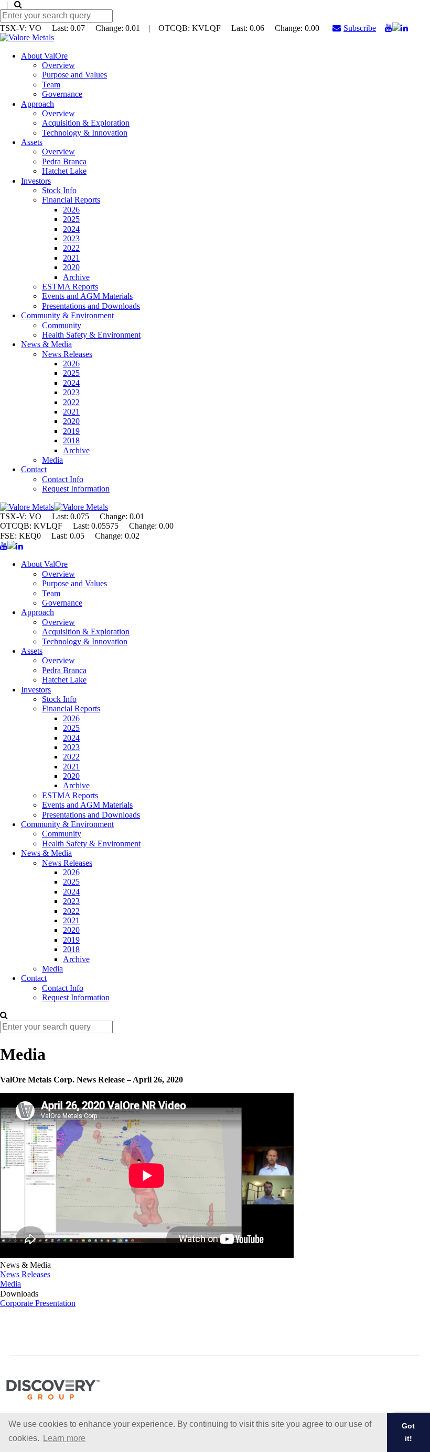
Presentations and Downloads (91, 305)
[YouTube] (388, 28)
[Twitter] (396, 28)
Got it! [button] (408, 1432)
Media (52, 459)
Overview (58, 65)
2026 (71, 209)
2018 (71, 440)
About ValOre (44, 55)
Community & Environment (67, 315)
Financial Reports (71, 199)
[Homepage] (27, 37)
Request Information (76, 488)
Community (61, 325)
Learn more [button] (64, 1438)
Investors (36, 180)
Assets (31, 142)
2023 (71, 238)
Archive (76, 277)
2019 (71, 431)
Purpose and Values (74, 74)
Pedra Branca (64, 161)
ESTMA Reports (70, 286)
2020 (71, 267)
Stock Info (59, 190)
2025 (71, 219)
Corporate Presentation (38, 1303)
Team (51, 84)
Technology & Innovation (84, 132)
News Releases (67, 354)
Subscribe (359, 28)
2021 (71, 257)
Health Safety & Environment (91, 334)
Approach (37, 103)
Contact (34, 469)
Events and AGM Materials (87, 296)
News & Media (46, 344)
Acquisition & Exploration (86, 122)
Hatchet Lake (64, 170)
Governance (62, 94)
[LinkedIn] (404, 28)
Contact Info (62, 479)
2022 (71, 247)
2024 (71, 229)
